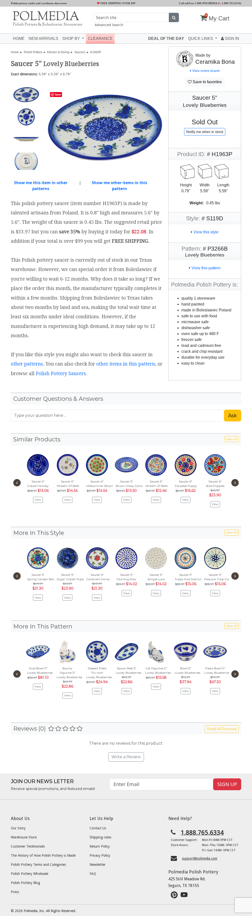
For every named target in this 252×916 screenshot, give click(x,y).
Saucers (79, 52)
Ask (232, 415)
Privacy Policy (100, 855)
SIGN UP (227, 784)
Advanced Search (109, 24)
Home (19, 38)
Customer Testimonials (28, 846)
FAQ (93, 874)
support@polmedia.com (199, 858)
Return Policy (100, 846)
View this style (205, 232)
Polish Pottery (33, 52)
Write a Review (126, 757)
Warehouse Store (24, 837)
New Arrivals (43, 38)
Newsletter (98, 865)
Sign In (231, 38)
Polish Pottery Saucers (61, 373)
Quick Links (201, 38)
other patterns (27, 364)
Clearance (100, 38)
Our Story (18, 828)
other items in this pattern (125, 364)
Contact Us (98, 828)
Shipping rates (100, 837)
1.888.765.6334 (230, 3)
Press (15, 892)
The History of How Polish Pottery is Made (43, 855)
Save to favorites (207, 82)
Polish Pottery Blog (25, 883)
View (37, 499)
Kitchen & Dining (58, 52)
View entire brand (205, 71)
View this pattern (205, 268)
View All (231, 439)
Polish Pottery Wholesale (29, 874)
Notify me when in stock (204, 132)
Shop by (71, 38)
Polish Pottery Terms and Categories (38, 865)
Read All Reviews (221, 729)
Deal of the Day (166, 38)
